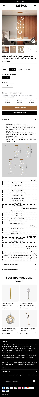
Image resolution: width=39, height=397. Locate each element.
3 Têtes (5, 69)
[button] (4, 5)
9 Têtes (28, 69)
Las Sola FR (7, 394)
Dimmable (6, 77)
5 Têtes (13, 69)
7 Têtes (20, 69)
